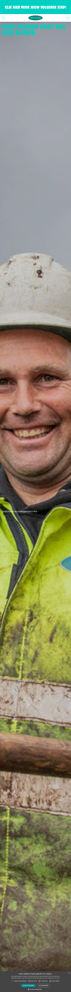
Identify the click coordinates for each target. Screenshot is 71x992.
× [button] (69, 973)
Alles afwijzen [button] (43, 985)
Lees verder (56, 978)
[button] (35, 989)
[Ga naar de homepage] (35, 17)
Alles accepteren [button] (28, 985)
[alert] (35, 981)
